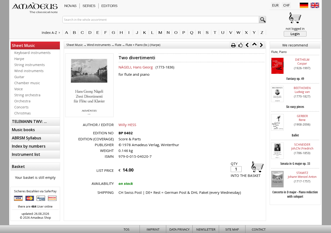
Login (295, 33)
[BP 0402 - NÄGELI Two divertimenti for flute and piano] (89, 85)
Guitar (19, 77)
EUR (275, 5)
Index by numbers (29, 146)
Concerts (21, 107)
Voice (18, 89)
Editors (110, 6)
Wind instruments (29, 70)
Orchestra (22, 101)
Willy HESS (127, 124)
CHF (286, 5)
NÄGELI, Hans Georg (135, 67)
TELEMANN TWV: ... (29, 121)
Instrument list (26, 154)
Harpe (19, 58)
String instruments (29, 64)
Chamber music (27, 83)
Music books (23, 129)
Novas (70, 6)
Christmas (22, 113)
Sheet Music (23, 45)
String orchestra (27, 95)
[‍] (256, 166)
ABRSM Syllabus (26, 138)
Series (89, 6)
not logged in (295, 28)
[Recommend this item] (240, 45)
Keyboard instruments (32, 52)
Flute (118, 45)
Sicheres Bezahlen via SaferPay (35, 191)
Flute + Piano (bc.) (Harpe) (143, 45)
